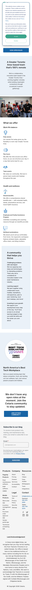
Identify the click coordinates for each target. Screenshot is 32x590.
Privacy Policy (20, 453)
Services (14, 482)
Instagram (27, 515)
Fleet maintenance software (7, 482)
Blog (23, 474)
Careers (14, 479)
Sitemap (14, 507)
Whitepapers (26, 484)
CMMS (5, 491)
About (14, 474)
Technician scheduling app (6, 526)
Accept (16, 36)
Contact (14, 487)
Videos (24, 477)
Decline (16, 41)
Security (14, 505)
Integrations (25, 489)
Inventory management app (7, 507)
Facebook (23, 512)
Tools (23, 486)
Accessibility (16, 484)
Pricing (14, 477)
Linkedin (23, 515)
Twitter (27, 512)
